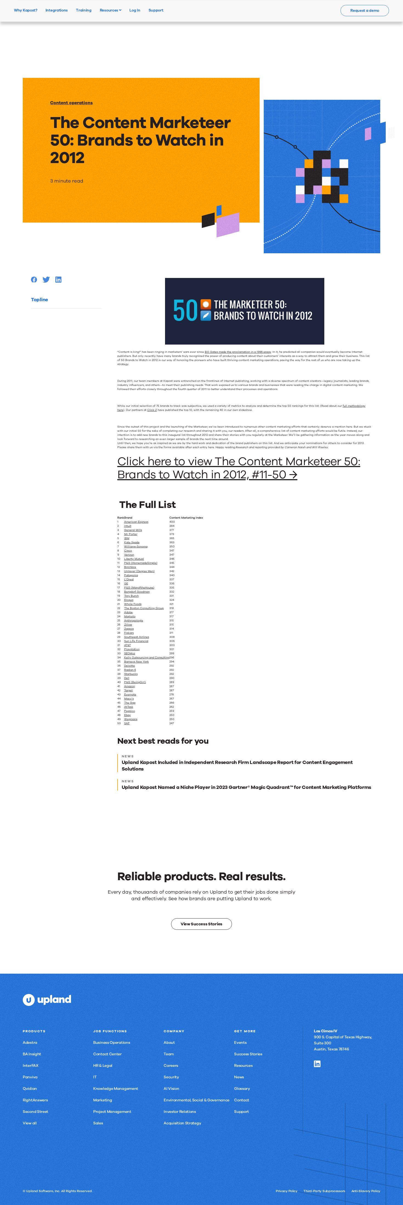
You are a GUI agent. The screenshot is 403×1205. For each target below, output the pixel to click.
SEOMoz (129, 653)
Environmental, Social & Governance (196, 1100)
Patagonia (131, 575)
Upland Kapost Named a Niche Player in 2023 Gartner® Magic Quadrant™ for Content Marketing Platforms (246, 787)
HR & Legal (102, 1065)
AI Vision (171, 1088)
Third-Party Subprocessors (324, 1191)
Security (171, 1077)
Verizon (129, 555)
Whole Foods (132, 604)
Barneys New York (136, 662)
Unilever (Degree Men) (139, 571)
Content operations (71, 103)
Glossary (242, 1088)
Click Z (152, 410)
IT (95, 1077)
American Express (136, 522)
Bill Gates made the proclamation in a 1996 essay (238, 352)
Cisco (128, 551)
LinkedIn (317, 1064)
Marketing (102, 1100)
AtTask (128, 707)
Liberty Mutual (134, 559)
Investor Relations (180, 1111)
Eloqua (128, 600)
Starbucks (131, 674)
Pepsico (129, 711)
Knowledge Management (115, 1088)
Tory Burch (131, 596)
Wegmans (130, 719)
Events (240, 1042)
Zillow (128, 625)
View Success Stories (201, 924)
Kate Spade (132, 542)
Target (128, 690)
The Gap (129, 703)
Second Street (35, 1111)
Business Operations (111, 1042)
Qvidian (30, 1088)
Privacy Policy (286, 1191)
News (239, 1077)
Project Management (112, 1111)
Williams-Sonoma (135, 546)
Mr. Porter (130, 534)
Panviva (30, 1077)
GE (126, 584)
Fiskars (129, 633)
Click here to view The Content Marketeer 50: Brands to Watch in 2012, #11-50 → (238, 468)
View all (30, 1123)
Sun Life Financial (136, 641)
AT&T (127, 645)
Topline (39, 299)
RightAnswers (35, 1100)
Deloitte (129, 666)
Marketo (129, 616)
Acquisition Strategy (182, 1123)
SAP (127, 723)
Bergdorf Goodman (137, 592)
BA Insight (32, 1054)
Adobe (128, 612)
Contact (241, 1100)
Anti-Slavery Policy (365, 1191)
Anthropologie (133, 621)
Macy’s (129, 699)
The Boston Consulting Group (144, 608)
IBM (126, 538)
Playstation (132, 649)
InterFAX (30, 1065)
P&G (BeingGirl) (135, 682)
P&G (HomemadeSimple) (140, 563)
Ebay (127, 715)
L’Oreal (129, 579)
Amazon (129, 686)
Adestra (30, 1042)
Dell (126, 678)
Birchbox (130, 567)
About (169, 1042)
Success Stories (248, 1054)
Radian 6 (130, 670)
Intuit (127, 526)
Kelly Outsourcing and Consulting (146, 658)
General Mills (133, 530)
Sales (98, 1123)
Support (241, 1111)
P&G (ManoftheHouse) (139, 588)
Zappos (129, 629)
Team (169, 1054)
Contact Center (107, 1054)
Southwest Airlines (136, 637)
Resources (109, 10)
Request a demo (364, 10)
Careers (171, 1065)
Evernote (130, 695)
